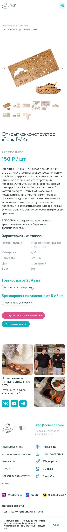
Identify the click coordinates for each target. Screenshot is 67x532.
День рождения (52, 454)
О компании (8, 461)
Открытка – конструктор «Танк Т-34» (20, 29)
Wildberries (15, 494)
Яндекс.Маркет (57, 494)
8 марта (48, 469)
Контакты (7, 483)
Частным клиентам (12, 446)
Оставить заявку (16, 324)
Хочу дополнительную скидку (23, 315)
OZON (34, 494)
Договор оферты (13, 506)
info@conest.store (49, 425)
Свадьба (48, 476)
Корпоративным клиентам (15, 25)
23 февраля (50, 461)
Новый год (49, 447)
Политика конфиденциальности (23, 511)
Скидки (6, 468)
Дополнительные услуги (16, 475)
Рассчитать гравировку (17, 287)
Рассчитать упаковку (17, 302)
